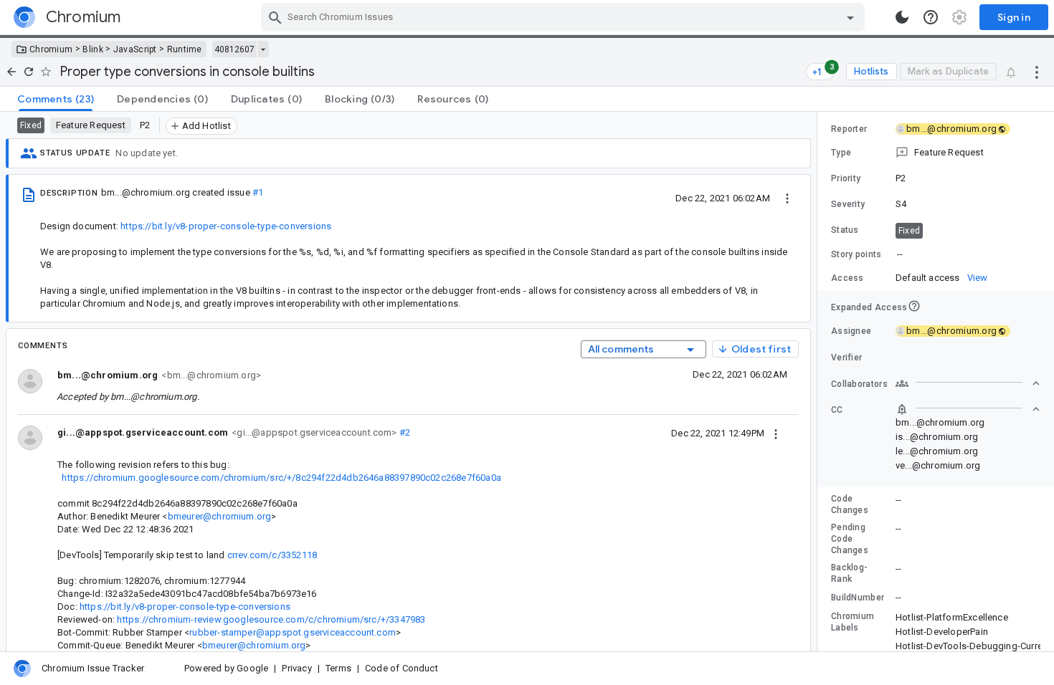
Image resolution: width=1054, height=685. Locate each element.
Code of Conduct (401, 668)
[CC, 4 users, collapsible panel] (968, 409)
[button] (935, 152)
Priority (845, 178)
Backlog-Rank (849, 573)
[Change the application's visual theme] (902, 17)
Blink (92, 49)
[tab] (55, 99)
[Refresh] (28, 71)
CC (837, 410)
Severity (848, 204)
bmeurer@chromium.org (220, 516)
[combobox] (565, 17)
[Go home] (11, 71)
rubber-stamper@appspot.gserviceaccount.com (292, 632)
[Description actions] (787, 197)
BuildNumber (857, 598)
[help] (930, 17)
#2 (404, 432)
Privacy (296, 668)
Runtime (184, 49)
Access (847, 278)
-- (900, 254)
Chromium (50, 49)
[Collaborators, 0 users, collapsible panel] (968, 383)
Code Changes (849, 504)
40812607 (234, 49)
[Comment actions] (775, 432)
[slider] (819, 381)
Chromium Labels (852, 622)
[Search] (275, 17)
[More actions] (1036, 71)
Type (841, 153)
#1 (257, 192)
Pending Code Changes (849, 538)
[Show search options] (850, 17)
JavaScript (135, 49)
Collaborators (859, 384)
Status (845, 230)
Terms (338, 668)
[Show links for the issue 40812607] (263, 49)
